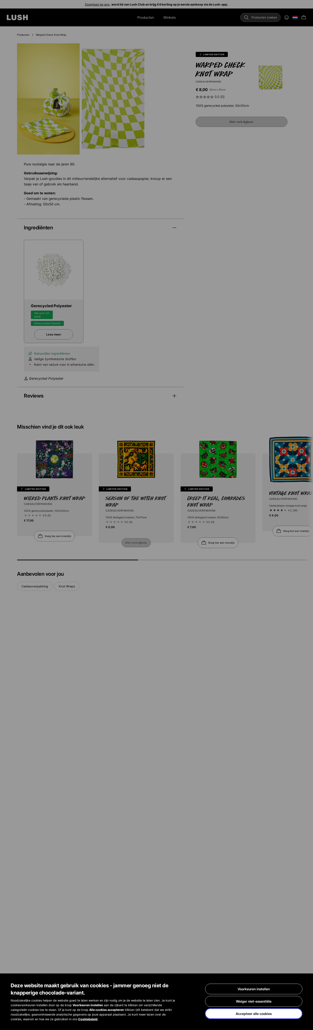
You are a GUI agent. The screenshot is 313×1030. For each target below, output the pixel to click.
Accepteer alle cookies (254, 1014)
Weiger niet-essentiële (253, 1001)
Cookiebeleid (88, 1019)
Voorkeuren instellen (254, 989)
